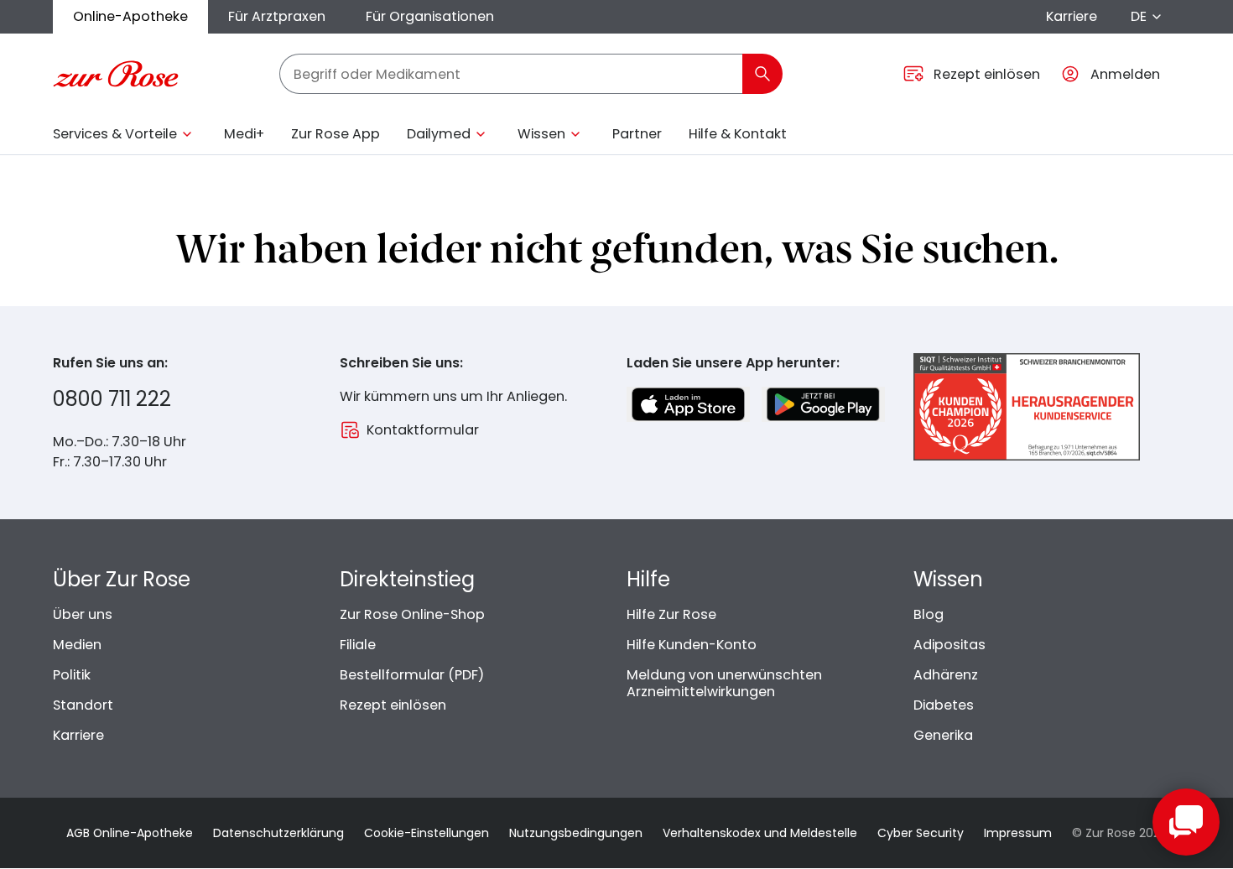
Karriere (1071, 16)
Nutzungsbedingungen (576, 833)
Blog (928, 614)
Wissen (541, 133)
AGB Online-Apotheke (129, 833)
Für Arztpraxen (276, 16)
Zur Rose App (335, 133)
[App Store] (688, 404)
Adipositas (949, 644)
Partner (637, 133)
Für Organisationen (430, 16)
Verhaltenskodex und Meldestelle (760, 833)
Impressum (1018, 833)
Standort (83, 705)
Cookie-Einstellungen (426, 833)
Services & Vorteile (115, 133)
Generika (943, 735)
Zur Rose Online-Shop (412, 614)
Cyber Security (920, 833)
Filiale (358, 644)
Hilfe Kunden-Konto (692, 644)
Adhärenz (945, 674)
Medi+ (244, 133)
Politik (72, 674)
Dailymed (439, 133)
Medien (77, 644)
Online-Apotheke (130, 16)
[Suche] (762, 74)
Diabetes (943, 705)
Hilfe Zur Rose (671, 614)
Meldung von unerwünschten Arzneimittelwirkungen (724, 683)
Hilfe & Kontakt (738, 133)
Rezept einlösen (393, 705)
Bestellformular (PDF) (412, 674)
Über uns (82, 614)
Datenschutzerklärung (278, 833)
